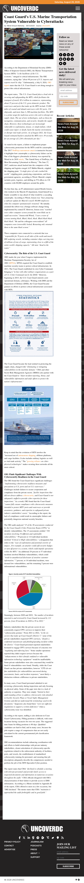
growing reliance (34, 461)
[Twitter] (64, 54)
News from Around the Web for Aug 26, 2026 (68, 160)
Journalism (37, 842)
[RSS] (64, 63)
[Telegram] (60, 59)
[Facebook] (60, 54)
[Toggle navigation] (77, 8)
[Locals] (60, 63)
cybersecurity (28, 495)
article (21, 159)
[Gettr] (72, 59)
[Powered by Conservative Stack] (79, 880)
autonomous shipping (26, 455)
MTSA (12, 263)
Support (35, 857)
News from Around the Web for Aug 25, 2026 (68, 177)
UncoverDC (21, 8)
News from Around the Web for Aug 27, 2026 (68, 143)
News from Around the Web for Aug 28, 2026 (68, 127)
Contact (9, 845)
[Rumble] (64, 59)
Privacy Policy (12, 842)
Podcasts (36, 845)
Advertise (9, 849)
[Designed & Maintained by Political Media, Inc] (76, 880)
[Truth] (68, 59)
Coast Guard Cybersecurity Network (14, 57)
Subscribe (68, 102)
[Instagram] (68, 54)
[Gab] (72, 54)
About (34, 853)
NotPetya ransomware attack (23, 150)
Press (34, 849)
